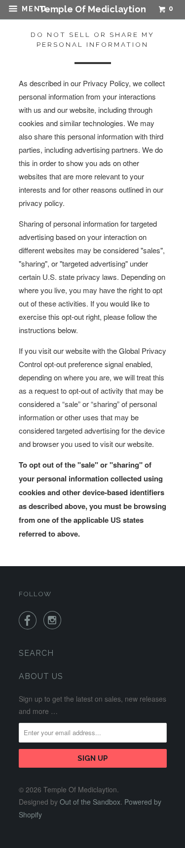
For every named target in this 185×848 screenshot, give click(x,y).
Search (36, 653)
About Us (41, 676)
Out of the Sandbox (90, 802)
